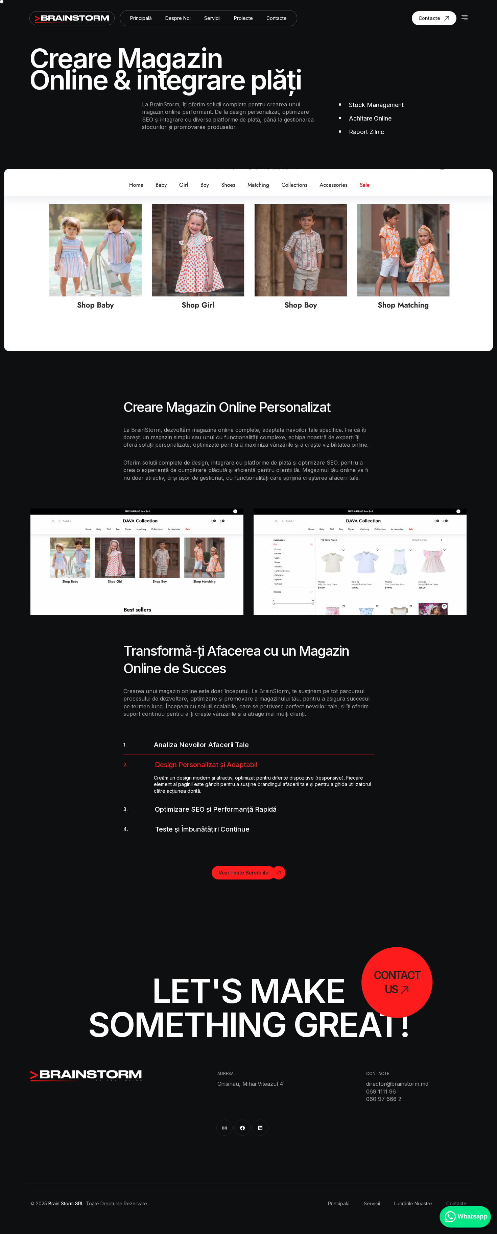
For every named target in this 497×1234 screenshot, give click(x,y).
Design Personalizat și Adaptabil (190, 765)
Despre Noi (178, 18)
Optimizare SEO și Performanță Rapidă (200, 809)
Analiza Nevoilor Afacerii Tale (186, 745)
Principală (141, 18)
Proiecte (243, 18)
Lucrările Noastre (413, 1203)
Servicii (212, 18)
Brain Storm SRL (66, 1203)
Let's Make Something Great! (248, 1008)
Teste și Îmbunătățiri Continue (186, 829)
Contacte (276, 18)
